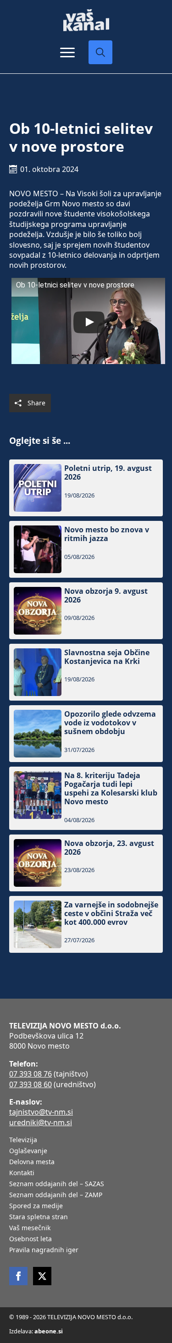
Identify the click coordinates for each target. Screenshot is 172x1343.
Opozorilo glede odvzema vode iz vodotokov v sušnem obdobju (110, 723)
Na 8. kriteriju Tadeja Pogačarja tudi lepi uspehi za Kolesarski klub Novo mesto (110, 789)
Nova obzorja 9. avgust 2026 (106, 595)
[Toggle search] (100, 52)
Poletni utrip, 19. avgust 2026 (108, 472)
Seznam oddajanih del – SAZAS (56, 1184)
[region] (86, 1271)
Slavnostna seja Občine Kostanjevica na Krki (107, 657)
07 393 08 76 (30, 1074)
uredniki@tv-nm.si (40, 1122)
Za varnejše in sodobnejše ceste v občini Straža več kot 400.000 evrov (111, 914)
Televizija (23, 1140)
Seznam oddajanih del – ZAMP (55, 1195)
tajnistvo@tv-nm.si (41, 1112)
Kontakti (21, 1173)
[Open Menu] (67, 52)
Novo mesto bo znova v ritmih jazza (106, 534)
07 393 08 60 (30, 1084)
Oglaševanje (28, 1151)
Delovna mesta (32, 1162)
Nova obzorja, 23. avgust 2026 (109, 848)
